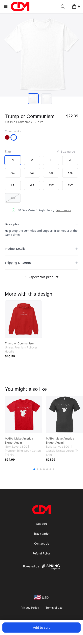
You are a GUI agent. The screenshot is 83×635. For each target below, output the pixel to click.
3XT (70, 185)
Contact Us (41, 543)
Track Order (42, 533)
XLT (32, 185)
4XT (12, 198)
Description (12, 224)
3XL (32, 173)
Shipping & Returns (18, 262)
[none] (65, 152)
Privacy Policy (30, 607)
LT (12, 185)
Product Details (15, 249)
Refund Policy (41, 553)
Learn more (63, 210)
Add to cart (41, 627)
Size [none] (8, 151)
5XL (70, 173)
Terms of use (54, 607)
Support (41, 523)
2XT (51, 185)
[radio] (13, 160)
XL (70, 160)
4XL (51, 173)
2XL (12, 173)
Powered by (31, 566)
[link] (23, 319)
